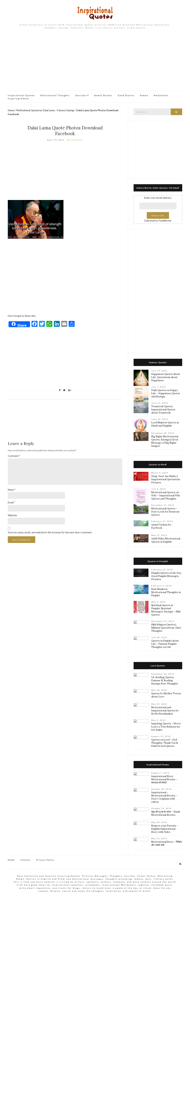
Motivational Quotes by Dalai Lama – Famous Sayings (45, 110)
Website (12, 515)
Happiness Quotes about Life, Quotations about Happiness (165, 377)
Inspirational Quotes (21, 95)
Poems (144, 95)
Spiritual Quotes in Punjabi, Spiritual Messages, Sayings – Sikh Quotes (166, 610)
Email (11, 502)
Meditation (161, 95)
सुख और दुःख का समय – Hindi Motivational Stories (165, 813)
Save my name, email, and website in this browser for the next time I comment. (50, 532)
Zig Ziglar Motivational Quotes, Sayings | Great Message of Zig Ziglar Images (164, 441)
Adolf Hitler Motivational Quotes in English (165, 540)
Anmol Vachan (103, 95)
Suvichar (81, 95)
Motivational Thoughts (55, 95)
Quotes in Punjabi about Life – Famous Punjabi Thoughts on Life (165, 644)
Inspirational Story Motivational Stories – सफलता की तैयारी (164, 779)
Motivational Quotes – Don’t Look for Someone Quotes (165, 511)
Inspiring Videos (18, 98)
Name (12, 489)
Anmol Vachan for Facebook (161, 526)
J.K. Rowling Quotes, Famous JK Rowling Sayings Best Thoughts (164, 680)
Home (11, 110)
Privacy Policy (45, 860)
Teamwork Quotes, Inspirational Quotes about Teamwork (163, 409)
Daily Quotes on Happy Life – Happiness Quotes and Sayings (165, 393)
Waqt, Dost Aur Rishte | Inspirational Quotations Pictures (165, 479)
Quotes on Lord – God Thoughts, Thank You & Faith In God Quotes (164, 743)
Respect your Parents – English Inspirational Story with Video (164, 829)
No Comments (75, 140)
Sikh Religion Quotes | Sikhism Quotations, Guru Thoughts (166, 627)
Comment (14, 455)
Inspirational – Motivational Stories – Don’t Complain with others (164, 797)
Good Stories (126, 95)
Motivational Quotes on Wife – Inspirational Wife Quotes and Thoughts (165, 495)
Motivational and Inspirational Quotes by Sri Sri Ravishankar (165, 710)
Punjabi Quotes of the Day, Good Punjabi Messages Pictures (166, 576)
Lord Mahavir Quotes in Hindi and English (165, 424)
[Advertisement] (95, 63)
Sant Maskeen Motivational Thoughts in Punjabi (166, 592)
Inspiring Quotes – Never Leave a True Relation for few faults (166, 726)
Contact (25, 860)
